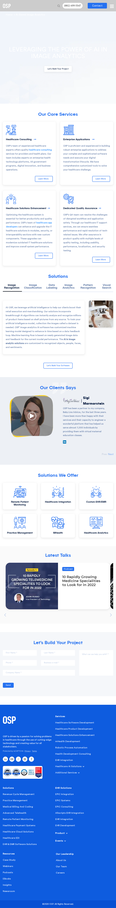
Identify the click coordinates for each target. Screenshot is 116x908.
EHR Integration (64, 760)
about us (61, 860)
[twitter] (18, 759)
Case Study (9, 860)
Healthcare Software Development (74, 723)
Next (110, 454)
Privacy (28, 751)
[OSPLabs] (7, 6)
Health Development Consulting (73, 754)
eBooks (7, 879)
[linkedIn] (5, 759)
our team (61, 866)
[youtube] (11, 759)
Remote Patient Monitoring (18, 819)
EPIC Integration (64, 794)
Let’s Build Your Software (58, 366)
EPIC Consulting (64, 807)
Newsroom (9, 891)
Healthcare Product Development (74, 729)
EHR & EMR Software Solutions (20, 844)
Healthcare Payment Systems (19, 825)
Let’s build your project (58, 69)
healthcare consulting (40, 150)
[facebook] (31, 759)
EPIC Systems (62, 800)
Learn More (44, 179)
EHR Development (65, 825)
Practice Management (15, 800)
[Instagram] (24, 759)
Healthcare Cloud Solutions (18, 832)
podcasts (8, 872)
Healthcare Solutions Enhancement (74, 735)
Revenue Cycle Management (18, 794)
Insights (7, 885)
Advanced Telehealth (14, 813)
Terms (34, 751)
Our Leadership (65, 854)
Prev (104, 454)
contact (97, 5)
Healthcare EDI (11, 838)
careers (60, 873)
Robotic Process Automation (71, 748)
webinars (8, 866)
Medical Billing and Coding (18, 807)
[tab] (12, 288)
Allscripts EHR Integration (69, 813)
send (8, 685)
